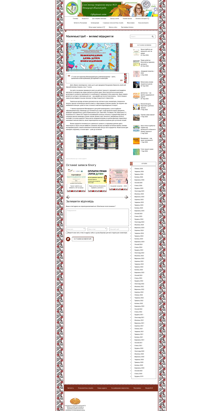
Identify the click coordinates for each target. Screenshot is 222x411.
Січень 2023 (138, 278)
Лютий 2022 (138, 309)
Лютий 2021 (138, 343)
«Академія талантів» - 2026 (118, 186)
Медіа (85, 19)
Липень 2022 (139, 295)
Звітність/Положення (80, 23)
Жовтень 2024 (139, 225)
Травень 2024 (139, 236)
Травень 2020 (139, 362)
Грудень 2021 (139, 314)
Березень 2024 (139, 241)
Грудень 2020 (139, 348)
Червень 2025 (139, 202)
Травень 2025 (139, 205)
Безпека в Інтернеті (142, 19)
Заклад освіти (114, 19)
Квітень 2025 (139, 208)
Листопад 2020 (139, 351)
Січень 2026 (138, 185)
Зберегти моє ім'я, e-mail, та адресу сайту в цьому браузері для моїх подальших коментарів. (97, 233)
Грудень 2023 (139, 250)
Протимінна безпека (127, 27)
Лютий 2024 (138, 244)
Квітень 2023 (139, 270)
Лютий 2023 (138, 275)
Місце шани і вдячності (96, 27)
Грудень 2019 (139, 376)
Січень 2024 (138, 247)
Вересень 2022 (139, 289)
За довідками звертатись (120, 388)
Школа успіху (113, 27)
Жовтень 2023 (139, 256)
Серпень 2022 (139, 292)
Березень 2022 (139, 306)
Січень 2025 (138, 216)
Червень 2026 (139, 171)
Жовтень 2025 (139, 194)
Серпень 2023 (139, 261)
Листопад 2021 (139, 317)
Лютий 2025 (138, 213)
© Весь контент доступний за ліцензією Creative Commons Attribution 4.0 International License (75, 408)
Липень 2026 (139, 168)
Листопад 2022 (139, 284)
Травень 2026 (139, 174)
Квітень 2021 (139, 337)
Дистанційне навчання (99, 19)
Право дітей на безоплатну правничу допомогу (97, 187)
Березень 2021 (139, 340)
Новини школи (127, 19)
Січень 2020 (138, 373)
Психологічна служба (85, 388)
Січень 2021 (138, 345)
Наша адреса (102, 388)
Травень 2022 (139, 300)
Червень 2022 (139, 298)
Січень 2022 (138, 312)
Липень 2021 (139, 328)
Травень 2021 (139, 334)
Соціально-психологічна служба (113, 23)
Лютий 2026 (138, 182)
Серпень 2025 (139, 199)
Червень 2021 (139, 331)
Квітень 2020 (139, 365)
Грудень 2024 (139, 219)
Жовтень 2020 (139, 354)
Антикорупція (95, 23)
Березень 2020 (139, 368)
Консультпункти (143, 23)
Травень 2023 (139, 267)
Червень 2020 (139, 359)
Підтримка (137, 388)
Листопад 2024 (139, 222)
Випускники (131, 23)
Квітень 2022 (139, 303)
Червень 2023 (139, 264)
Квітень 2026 (139, 177)
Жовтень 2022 (139, 286)
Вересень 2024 (139, 227)
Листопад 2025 (139, 191)
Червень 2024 (139, 233)
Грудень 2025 (139, 188)
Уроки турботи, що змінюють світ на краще (76, 187)
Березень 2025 (139, 211)
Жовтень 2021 (139, 320)
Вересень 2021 (139, 323)
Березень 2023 (139, 272)
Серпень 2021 (139, 326)
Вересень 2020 (139, 357)
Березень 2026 (139, 180)
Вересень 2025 (139, 197)
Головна (75, 19)
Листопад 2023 (139, 253)
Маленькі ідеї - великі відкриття (79, 158)
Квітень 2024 (139, 239)
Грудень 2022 (139, 281)
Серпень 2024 (139, 230)
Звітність (70, 388)
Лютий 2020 (138, 371)
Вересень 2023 (139, 258)
